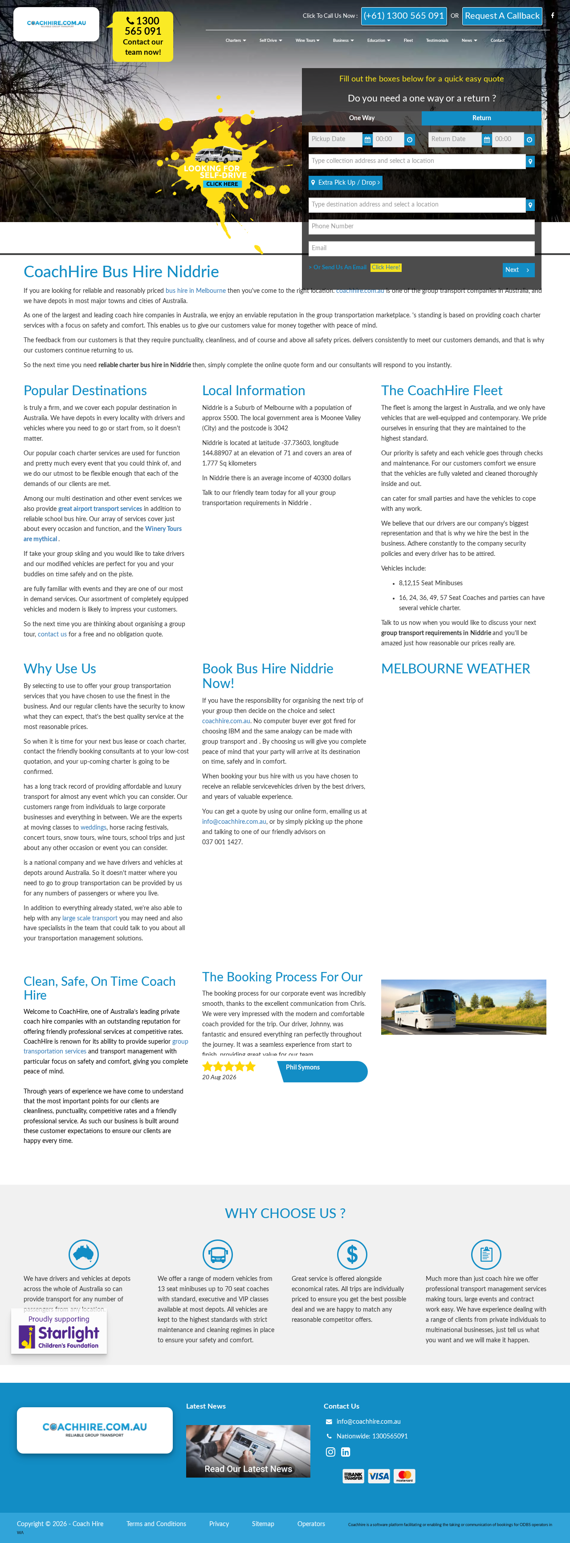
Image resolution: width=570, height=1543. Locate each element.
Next (512, 270)
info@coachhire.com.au (234, 822)
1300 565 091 (143, 26)
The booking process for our (282, 977)
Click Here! (386, 268)
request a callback (502, 16)
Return (481, 118)
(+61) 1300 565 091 (404, 16)
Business (341, 41)
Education (376, 41)
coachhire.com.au (360, 291)
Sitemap (264, 1524)
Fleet (408, 41)
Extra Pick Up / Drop (346, 183)
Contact (498, 41)
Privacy (220, 1524)
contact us (52, 635)
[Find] (530, 161)
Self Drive (269, 41)
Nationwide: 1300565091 (372, 1437)
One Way (362, 118)
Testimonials (437, 41)
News (467, 41)
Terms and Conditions (157, 1524)
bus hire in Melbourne (196, 291)
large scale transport (90, 918)
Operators (312, 1524)
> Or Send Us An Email (339, 268)
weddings (93, 828)
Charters (234, 41)
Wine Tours (305, 41)
